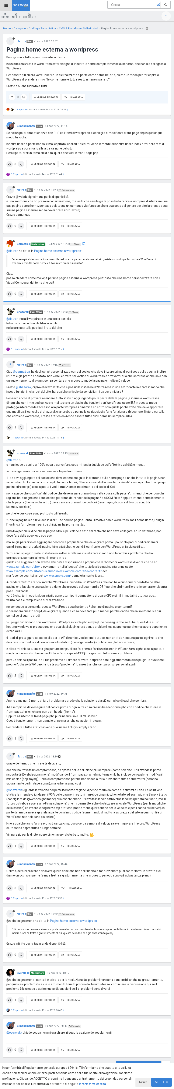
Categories (29, 17)
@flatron (76, 244)
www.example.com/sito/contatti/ (79, 571)
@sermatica (21, 371)
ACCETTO (161, 1082)
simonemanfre (26, 126)
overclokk (23, 972)
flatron (21, 41)
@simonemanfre (67, 190)
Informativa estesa (92, 1084)
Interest (16, 17)
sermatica (23, 244)
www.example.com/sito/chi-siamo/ (30, 571)
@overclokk (75, 1026)
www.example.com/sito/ (23, 566)
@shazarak (65, 365)
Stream (5, 17)
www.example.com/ (57, 575)
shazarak (23, 311)
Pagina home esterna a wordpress (57, 251)
